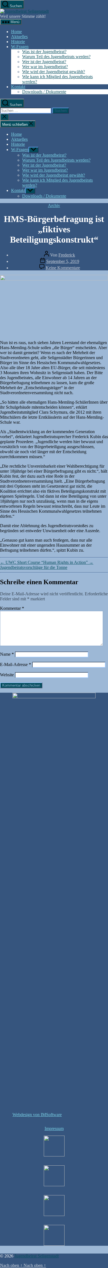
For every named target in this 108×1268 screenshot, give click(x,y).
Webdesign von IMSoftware (37, 1114)
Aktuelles (19, 36)
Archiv (54, 205)
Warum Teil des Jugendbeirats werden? (56, 56)
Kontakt (18, 86)
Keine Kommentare (63, 267)
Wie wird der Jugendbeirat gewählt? (53, 71)
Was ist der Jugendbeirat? (44, 51)
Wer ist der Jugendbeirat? (44, 61)
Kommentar (12, 608)
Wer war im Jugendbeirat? (45, 66)
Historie (18, 41)
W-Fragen (20, 46)
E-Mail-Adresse (15, 664)
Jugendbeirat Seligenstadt (36, 1256)
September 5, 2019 (62, 261)
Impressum (54, 1128)
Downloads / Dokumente (44, 91)
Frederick (66, 255)
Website (7, 674)
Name (7, 654)
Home (16, 31)
